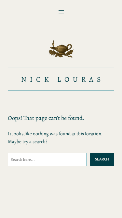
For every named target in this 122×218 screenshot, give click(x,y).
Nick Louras (62, 79)
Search (102, 159)
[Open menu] (61, 12)
